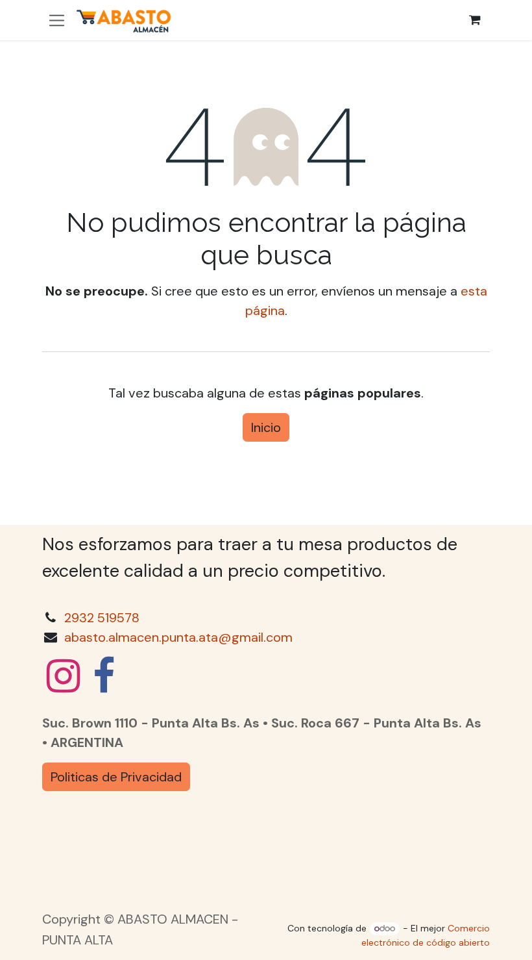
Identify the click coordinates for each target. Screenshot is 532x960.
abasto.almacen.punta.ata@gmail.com (178, 637)
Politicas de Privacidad (116, 776)
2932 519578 (101, 617)
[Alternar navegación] (56, 19)
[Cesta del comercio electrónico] (475, 20)
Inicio (266, 427)
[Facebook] (103, 676)
